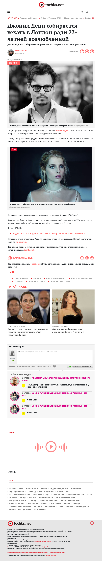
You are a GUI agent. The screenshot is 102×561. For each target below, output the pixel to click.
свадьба (38, 506)
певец (67, 503)
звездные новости (17, 500)
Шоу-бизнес (13, 63)
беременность (46, 497)
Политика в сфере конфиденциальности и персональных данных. (43, 552)
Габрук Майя (21, 51)
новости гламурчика (60, 281)
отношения (56, 503)
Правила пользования (14, 552)
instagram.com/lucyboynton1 (20, 207)
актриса (32, 497)
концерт (33, 500)
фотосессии (40, 509)
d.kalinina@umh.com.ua (45, 547)
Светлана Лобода (41, 494)
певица (76, 503)
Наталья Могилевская (19, 494)
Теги (11, 480)
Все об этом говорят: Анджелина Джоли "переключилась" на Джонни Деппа (27, 332)
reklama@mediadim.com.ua (42, 542)
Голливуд (31, 491)
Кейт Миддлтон (46, 491)
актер (23, 497)
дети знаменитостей (65, 497)
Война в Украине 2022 (51, 18)
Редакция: (10, 547)
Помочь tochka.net (29, 18)
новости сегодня (36, 281)
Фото (89, 494)
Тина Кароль (58, 494)
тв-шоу (69, 506)
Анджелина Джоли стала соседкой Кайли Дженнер (68, 330)
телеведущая (82, 506)
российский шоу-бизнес (20, 506)
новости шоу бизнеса (38, 503)
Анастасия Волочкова (36, 488)
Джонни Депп (21, 278)
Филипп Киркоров (76, 494)
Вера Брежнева (16, 491)
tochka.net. (29, 250)
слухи (60, 506)
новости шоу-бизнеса (81, 278)
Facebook (35, 264)
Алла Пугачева (16, 488)
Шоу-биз (13, 497)
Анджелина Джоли (59, 488)
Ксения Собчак (64, 491)
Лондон (37, 278)
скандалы (50, 506)
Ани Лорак (76, 488)
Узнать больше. (51, 556)
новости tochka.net (56, 278)
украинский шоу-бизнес (20, 509)
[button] (87, 12)
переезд (19, 281)
